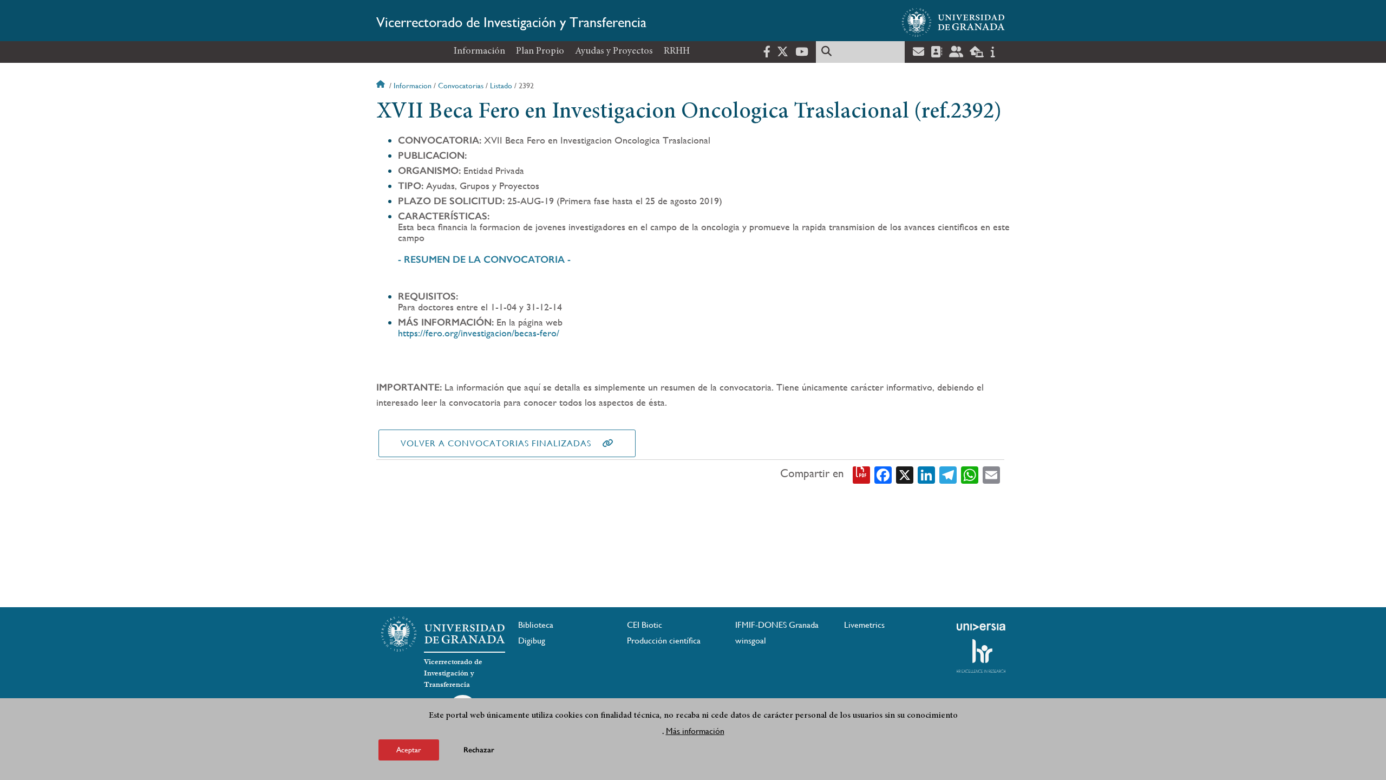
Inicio (381, 85)
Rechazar (478, 750)
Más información (695, 730)
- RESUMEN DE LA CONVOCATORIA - (484, 259)
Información (479, 51)
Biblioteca (535, 625)
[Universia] (981, 626)
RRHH (677, 51)
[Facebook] (883, 474)
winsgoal (750, 640)
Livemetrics (864, 625)
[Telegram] (948, 474)
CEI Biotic (644, 625)
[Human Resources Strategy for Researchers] (981, 656)
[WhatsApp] (969, 474)
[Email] (991, 474)
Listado (501, 85)
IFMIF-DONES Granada (777, 625)
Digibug (531, 640)
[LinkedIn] (926, 474)
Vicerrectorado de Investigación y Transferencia (511, 22)
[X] (904, 474)
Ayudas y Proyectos (614, 51)
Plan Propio (540, 51)
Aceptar (408, 749)
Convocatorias (460, 85)
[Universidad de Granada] (953, 22)
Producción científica (664, 640)
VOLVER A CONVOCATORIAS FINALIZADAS (496, 443)
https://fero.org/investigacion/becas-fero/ (478, 333)
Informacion (413, 85)
